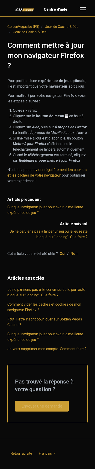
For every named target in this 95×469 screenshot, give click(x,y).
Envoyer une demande (41, 406)
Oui (62, 253)
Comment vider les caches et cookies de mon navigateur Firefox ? (44, 307)
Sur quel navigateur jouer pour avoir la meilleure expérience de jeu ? (45, 337)
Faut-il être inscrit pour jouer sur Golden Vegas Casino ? (44, 322)
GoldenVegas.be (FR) (23, 27)
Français (46, 453)
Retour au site (21, 453)
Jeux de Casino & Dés (61, 27)
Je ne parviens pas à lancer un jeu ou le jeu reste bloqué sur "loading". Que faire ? (46, 292)
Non (74, 253)
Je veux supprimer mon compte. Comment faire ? (46, 349)
